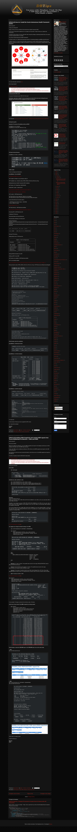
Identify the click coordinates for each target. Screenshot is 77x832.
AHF (14, 431)
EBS (55, 289)
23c (54, 224)
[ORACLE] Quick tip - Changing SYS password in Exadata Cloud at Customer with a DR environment (63, 79)
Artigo (17, 431)
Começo (55, 261)
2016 (56, 203)
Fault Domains (56, 306)
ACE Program (16, 789)
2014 (56, 206)
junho (57, 189)
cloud (55, 257)
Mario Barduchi (63, 21)
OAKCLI (55, 343)
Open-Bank (56, 352)
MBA (55, 330)
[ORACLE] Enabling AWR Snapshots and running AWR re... (60, 183)
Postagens (57, 407)
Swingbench (56, 389)
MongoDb (56, 334)
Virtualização (56, 397)
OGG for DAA (56, 350)
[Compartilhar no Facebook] (37, 430)
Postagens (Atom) (31, 796)
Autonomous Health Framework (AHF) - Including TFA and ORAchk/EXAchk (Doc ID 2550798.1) (31, 118)
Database (20, 431)
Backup (55, 248)
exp (54, 298)
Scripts (55, 380)
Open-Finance (56, 354)
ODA (55, 347)
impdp (55, 319)
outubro (57, 176)
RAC (55, 371)
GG (54, 311)
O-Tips (55, 341)
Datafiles (55, 270)
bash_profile (56, 250)
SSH (55, 386)
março (57, 194)
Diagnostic (56, 280)
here (20, 524)
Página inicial (30, 793)
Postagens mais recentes (14, 793)
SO (54, 382)
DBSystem (56, 276)
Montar (55, 337)
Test (55, 391)
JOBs (55, 322)
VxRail (55, 401)
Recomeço (56, 373)
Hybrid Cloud (56, 315)
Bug (55, 252)
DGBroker (56, 278)
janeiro (57, 197)
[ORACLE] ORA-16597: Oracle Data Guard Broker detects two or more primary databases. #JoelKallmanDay (63, 98)
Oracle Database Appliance (59, 360)
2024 (56, 173)
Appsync (55, 235)
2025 (56, 171)
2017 (56, 202)
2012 (56, 209)
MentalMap (56, 332)
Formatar (55, 309)
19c (54, 220)
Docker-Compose (57, 285)
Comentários (57, 409)
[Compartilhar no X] (36, 430)
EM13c (55, 291)
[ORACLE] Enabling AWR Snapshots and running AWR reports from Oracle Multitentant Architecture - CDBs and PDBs (28, 438)
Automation (56, 242)
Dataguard (56, 272)
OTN (55, 363)
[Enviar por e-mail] (34, 430)
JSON (55, 326)
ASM (55, 239)
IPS (54, 321)
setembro (58, 177)
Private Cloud (56, 367)
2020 (56, 200)
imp (54, 317)
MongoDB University (57, 335)
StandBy (55, 388)
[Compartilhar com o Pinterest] (39, 430)
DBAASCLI (56, 274)
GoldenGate (56, 313)
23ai (55, 222)
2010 (56, 211)
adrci (55, 229)
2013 (56, 208)
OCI (55, 345)
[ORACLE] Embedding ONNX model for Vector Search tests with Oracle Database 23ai (63, 107)
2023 (56, 174)
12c (54, 218)
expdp (55, 300)
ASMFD (55, 241)
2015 (56, 205)
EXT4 (55, 304)
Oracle (23, 431)
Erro (55, 293)
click (22, 81)
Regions (55, 376)
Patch (55, 365)
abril (57, 192)
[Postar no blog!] (35, 430)
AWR (22, 789)
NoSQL (55, 339)
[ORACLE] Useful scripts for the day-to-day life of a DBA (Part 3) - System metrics (63, 152)
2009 (56, 213)
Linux (55, 328)
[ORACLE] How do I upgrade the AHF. (62, 143)
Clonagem (56, 255)
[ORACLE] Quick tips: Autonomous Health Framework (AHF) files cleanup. (63, 126)
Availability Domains (57, 244)
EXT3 (55, 302)
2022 (56, 199)
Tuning (55, 393)
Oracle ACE (27, 431)
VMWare (55, 399)
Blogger (50, 824)
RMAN (55, 378)
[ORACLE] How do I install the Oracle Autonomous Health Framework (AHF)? (62, 135)
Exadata (55, 296)
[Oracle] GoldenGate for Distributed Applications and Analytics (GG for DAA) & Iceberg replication (63, 116)
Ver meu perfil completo (58, 52)
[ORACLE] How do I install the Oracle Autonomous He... (60, 180)
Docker (55, 283)
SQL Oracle (56, 384)
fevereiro (58, 195)
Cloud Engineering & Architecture (60, 259)
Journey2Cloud (57, 324)
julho (57, 187)
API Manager (56, 233)
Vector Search (56, 395)
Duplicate (55, 287)
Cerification (56, 254)
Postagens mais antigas (45, 793)
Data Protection (57, 263)
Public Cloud (56, 369)
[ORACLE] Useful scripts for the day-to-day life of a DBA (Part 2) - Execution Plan (63, 160)
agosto (57, 186)
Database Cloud (57, 267)
